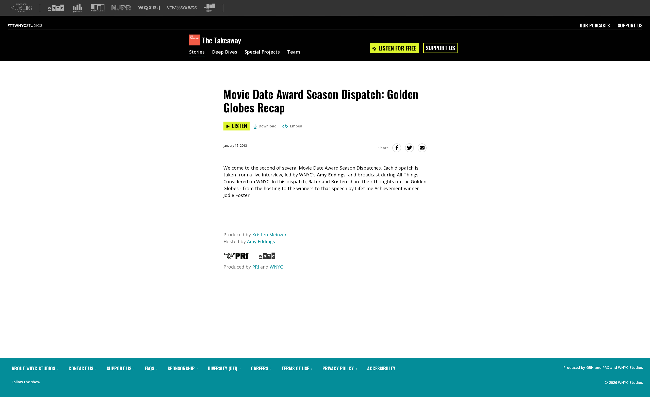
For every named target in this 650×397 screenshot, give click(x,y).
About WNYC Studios (33, 368)
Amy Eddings (261, 241)
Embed (296, 126)
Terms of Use (295, 368)
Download (268, 126)
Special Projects (262, 52)
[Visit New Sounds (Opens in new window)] (182, 8)
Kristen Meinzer (269, 234)
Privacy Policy (338, 368)
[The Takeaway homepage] (195, 40)
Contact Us (81, 368)
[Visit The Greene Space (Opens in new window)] (209, 8)
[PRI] (236, 257)
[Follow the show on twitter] (57, 380)
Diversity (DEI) (222, 368)
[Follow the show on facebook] (47, 380)
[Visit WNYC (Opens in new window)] (56, 8)
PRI (255, 267)
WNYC (276, 267)
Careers (259, 368)
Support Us (630, 25)
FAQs (149, 368)
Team (293, 52)
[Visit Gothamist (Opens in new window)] (77, 7)
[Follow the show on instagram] (67, 380)
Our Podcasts (595, 25)
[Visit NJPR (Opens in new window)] (121, 8)
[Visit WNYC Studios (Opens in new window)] (98, 7)
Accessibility (381, 368)
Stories (197, 52)
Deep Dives (224, 52)
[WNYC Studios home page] (31, 25)
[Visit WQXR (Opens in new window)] (149, 8)
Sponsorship (181, 368)
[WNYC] (267, 257)
